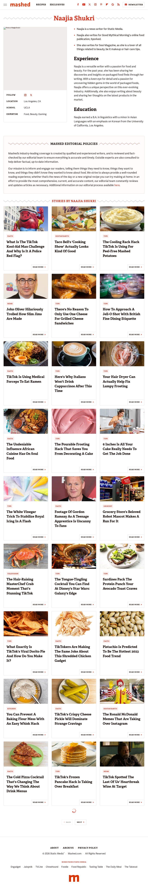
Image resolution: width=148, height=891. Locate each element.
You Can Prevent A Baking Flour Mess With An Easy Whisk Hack (25, 719)
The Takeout (131, 866)
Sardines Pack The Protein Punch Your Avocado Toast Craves (120, 584)
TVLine (39, 866)
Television (12, 574)
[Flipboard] (107, 5)
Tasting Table (96, 866)
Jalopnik (28, 866)
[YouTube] (84, 5)
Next (79, 822)
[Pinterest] (101, 5)
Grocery (108, 506)
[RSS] (118, 5)
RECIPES (41, 4)
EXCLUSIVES (57, 4)
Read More (38, 267)
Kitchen (11, 709)
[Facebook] (78, 5)
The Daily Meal (114, 866)
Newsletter (135, 4)
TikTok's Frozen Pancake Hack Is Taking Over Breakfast (73, 781)
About (54, 847)
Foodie (64, 866)
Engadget (16, 866)
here (117, 185)
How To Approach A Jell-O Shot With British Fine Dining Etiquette (121, 314)
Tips (106, 236)
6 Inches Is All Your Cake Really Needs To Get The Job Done (120, 449)
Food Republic (78, 866)
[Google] (112, 5)
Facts (10, 236)
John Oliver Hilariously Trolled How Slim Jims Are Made (25, 314)
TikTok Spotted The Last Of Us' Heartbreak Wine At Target (121, 781)
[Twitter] (89, 5)
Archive (68, 847)
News (10, 304)
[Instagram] (95, 5)
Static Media (57, 853)
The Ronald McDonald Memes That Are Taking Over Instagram (121, 719)
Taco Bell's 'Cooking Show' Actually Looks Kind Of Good (71, 246)
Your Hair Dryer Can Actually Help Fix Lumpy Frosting (119, 381)
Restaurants (62, 236)
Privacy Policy (88, 847)
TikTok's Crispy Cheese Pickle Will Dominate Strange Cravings (73, 719)
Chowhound (52, 866)
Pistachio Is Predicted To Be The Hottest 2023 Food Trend (121, 651)
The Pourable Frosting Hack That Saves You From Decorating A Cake (74, 449)
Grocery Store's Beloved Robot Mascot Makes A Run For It (121, 516)
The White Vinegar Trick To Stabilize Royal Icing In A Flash (25, 516)
